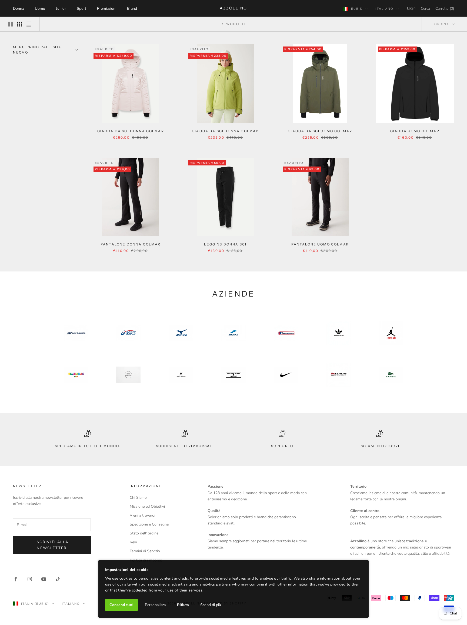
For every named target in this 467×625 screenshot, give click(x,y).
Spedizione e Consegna (149, 524)
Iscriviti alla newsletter (52, 545)
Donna (18, 8)
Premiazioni (106, 8)
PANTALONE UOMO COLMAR (320, 244)
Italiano (384, 9)
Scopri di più (210, 604)
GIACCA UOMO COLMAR (414, 131)
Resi (133, 542)
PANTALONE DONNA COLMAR (131, 244)
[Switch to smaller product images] (19, 24)
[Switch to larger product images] (10, 24)
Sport (81, 8)
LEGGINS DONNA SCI (225, 244)
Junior (61, 8)
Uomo (40, 8)
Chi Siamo (138, 497)
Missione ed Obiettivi (147, 506)
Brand (132, 8)
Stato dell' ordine (144, 533)
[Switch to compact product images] (28, 24)
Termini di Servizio (145, 551)
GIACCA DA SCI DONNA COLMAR (130, 131)
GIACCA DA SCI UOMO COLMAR (320, 131)
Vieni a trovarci (142, 515)
